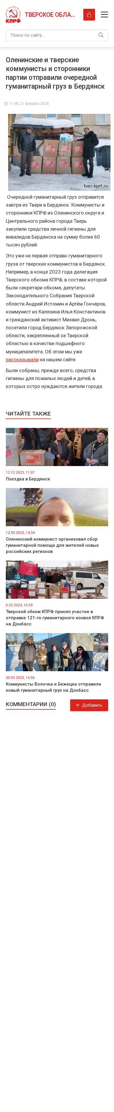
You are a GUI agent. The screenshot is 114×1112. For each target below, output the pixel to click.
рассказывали (22, 359)
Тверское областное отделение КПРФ (51, 14)
